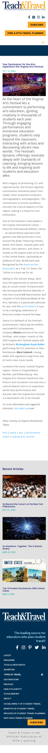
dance (13, 432)
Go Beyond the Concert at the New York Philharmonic (23, 505)
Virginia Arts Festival (23, 436)
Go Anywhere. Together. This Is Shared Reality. (22, 547)
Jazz (21, 432)
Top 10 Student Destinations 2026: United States (23, 589)
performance (29, 306)
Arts (5, 432)
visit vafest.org (21, 408)
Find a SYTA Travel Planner (25, 33)
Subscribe (36, 24)
